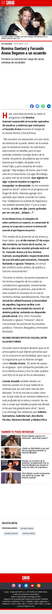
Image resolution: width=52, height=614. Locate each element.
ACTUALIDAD (6, 44)
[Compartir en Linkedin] (49, 106)
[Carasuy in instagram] (13, 586)
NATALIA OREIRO (29, 533)
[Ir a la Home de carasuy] (10, 5)
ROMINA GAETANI (11, 533)
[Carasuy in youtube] (32, 586)
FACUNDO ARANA (27, 528)
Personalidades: (10, 528)
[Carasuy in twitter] (26, 586)
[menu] (3, 3)
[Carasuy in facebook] (20, 586)
